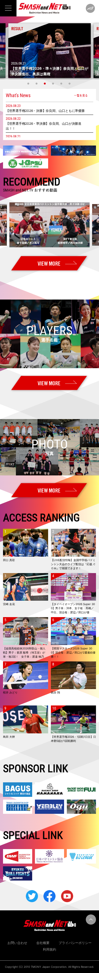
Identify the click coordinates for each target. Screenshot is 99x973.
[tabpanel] (49, 50)
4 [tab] (53, 83)
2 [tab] (37, 83)
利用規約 (49, 949)
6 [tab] (70, 83)
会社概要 (43, 943)
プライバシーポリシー (75, 943)
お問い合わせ (17, 943)
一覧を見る (81, 95)
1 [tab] (29, 83)
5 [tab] (62, 83)
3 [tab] (45, 83)
